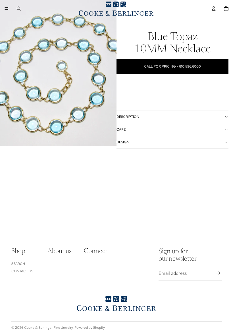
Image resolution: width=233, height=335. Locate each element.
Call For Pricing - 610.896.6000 (172, 66)
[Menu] (6, 8)
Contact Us (22, 271)
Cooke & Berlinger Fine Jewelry (48, 327)
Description (127, 116)
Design (122, 142)
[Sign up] (218, 273)
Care (121, 129)
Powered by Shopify (89, 327)
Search (18, 263)
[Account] (213, 8)
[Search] (19, 8)
